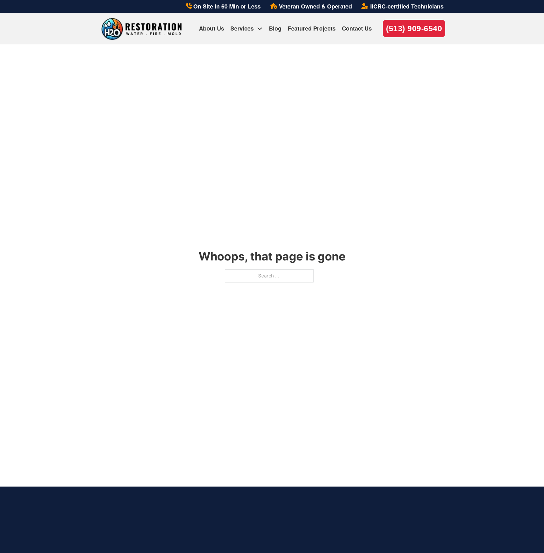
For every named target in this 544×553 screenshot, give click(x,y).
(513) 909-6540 (414, 28)
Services (242, 28)
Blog (275, 28)
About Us (211, 28)
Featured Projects (312, 28)
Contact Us (357, 28)
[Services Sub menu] (260, 28)
